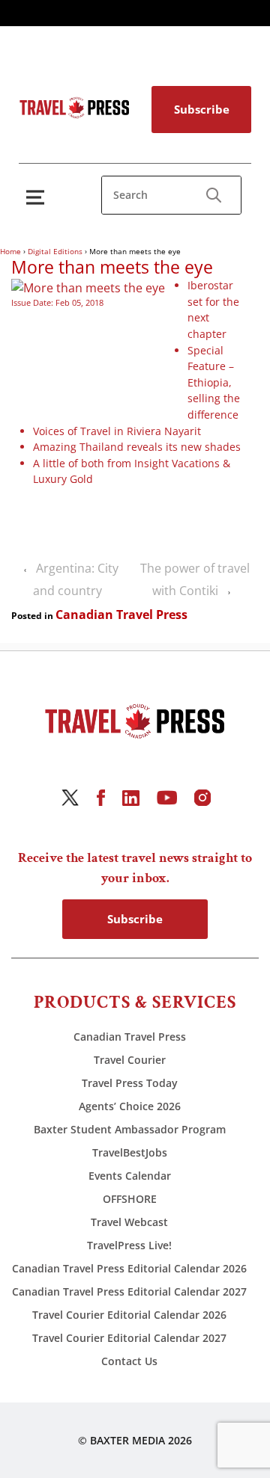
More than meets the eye (112, 267)
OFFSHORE (130, 1199)
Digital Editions (55, 251)
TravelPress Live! (129, 1245)
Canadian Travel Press (122, 614)
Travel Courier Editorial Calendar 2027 (129, 1338)
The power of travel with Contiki (195, 579)
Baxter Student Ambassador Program (130, 1129)
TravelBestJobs (129, 1152)
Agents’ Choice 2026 (130, 1106)
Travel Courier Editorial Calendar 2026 (129, 1315)
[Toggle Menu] (38, 197)
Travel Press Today (130, 1083)
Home (10, 251)
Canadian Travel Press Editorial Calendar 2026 (129, 1268)
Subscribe (202, 109)
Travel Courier (130, 1060)
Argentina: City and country (75, 579)
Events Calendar (129, 1175)
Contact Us (129, 1361)
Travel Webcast (129, 1222)
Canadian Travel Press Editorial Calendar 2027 (129, 1291)
